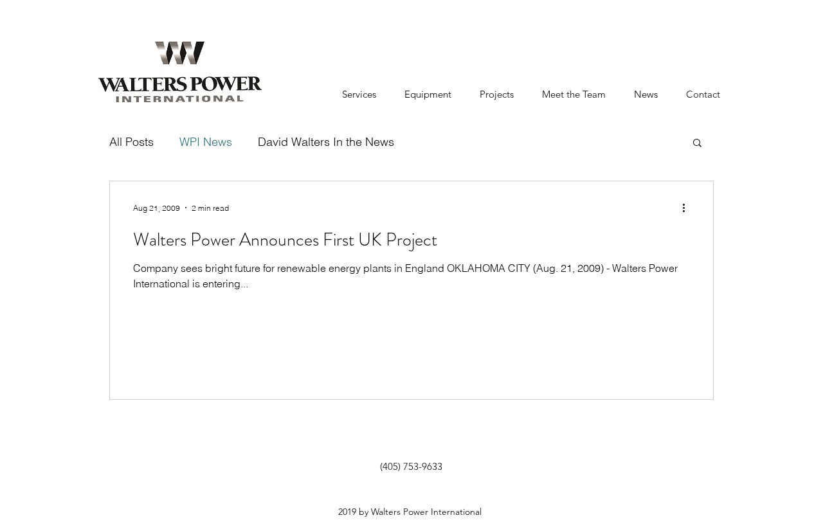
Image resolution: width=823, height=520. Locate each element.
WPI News (205, 141)
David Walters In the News (326, 141)
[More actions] (688, 207)
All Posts (131, 141)
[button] (697, 143)
